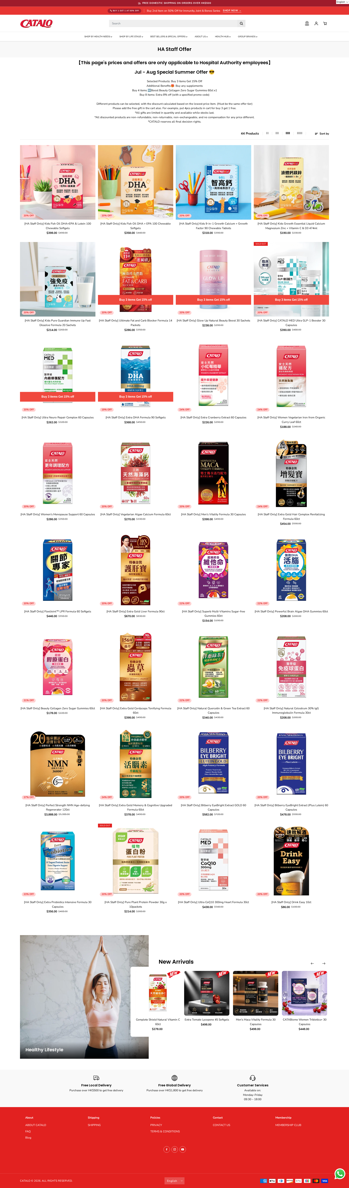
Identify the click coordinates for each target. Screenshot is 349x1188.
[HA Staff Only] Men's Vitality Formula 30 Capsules (213, 514)
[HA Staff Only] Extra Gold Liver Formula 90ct (136, 611)
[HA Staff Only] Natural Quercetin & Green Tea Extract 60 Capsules (213, 710)
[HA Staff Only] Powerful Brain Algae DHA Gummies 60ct (291, 611)
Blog (28, 1137)
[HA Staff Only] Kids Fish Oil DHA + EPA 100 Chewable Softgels (135, 226)
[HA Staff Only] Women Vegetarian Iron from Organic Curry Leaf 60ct (291, 419)
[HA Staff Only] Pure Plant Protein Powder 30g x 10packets (136, 904)
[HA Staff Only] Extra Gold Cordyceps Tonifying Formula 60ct (135, 710)
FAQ (28, 1131)
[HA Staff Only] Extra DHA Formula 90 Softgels (136, 417)
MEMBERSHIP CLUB (288, 1125)
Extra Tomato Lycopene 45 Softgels (207, 1019)
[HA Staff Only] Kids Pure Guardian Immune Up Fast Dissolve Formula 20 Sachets (58, 323)
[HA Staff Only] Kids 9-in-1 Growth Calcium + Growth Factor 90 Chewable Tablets (213, 226)
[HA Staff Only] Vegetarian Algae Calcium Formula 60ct (135, 514)
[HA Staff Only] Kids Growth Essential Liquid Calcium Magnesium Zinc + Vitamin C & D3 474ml (291, 226)
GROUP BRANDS (247, 36)
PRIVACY (156, 1125)
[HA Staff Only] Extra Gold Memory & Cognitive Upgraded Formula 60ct (135, 807)
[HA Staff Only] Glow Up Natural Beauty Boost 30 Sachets (213, 320)
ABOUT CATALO (35, 1125)
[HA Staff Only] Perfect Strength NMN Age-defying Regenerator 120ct (57, 807)
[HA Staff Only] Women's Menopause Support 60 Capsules (58, 514)
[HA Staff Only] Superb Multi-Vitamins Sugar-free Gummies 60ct (213, 613)
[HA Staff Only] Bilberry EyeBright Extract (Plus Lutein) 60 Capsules (291, 807)
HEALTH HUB (222, 36)
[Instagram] (175, 1149)
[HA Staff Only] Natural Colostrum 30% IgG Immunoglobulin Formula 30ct (291, 710)
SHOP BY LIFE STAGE (130, 36)
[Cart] (325, 23)
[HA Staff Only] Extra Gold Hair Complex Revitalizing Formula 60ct (291, 516)
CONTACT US (221, 1125)
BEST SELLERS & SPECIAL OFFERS (168, 36)
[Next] (324, 963)
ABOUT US (200, 36)
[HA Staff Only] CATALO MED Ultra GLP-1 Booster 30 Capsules (291, 323)
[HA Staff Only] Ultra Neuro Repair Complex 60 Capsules (58, 417)
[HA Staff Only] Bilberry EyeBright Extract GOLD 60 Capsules (213, 807)
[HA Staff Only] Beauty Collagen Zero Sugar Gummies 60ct (58, 708)
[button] (342, 2)
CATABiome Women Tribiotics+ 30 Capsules (304, 1022)
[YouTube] (183, 1149)
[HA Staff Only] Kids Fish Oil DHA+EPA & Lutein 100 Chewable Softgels (57, 226)
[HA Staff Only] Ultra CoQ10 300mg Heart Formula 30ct (213, 902)
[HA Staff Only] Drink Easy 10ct (291, 902)
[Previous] (312, 963)
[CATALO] (36, 23)
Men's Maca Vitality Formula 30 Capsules (256, 1022)
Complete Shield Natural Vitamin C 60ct (158, 1022)
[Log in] (316, 23)
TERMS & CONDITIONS (165, 1131)
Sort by (324, 133)
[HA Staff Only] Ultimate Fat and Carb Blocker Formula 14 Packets (135, 323)
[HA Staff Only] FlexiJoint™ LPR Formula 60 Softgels (57, 611)
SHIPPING (94, 1125)
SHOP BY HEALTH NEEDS (97, 36)
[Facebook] (167, 1149)
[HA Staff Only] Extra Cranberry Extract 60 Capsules (213, 417)
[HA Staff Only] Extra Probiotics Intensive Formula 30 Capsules (57, 904)
